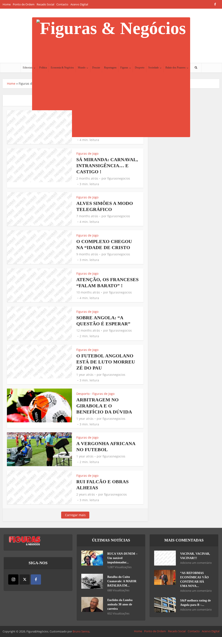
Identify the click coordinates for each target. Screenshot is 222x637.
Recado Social (45, 4)
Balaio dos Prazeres (175, 67)
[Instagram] (13, 579)
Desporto (139, 67)
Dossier (96, 67)
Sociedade (153, 67)
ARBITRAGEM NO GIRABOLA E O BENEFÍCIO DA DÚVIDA (104, 406)
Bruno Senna (81, 631)
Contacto (62, 4)
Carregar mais (75, 515)
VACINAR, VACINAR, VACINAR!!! (195, 556)
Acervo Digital (79, 4)
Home (7, 4)
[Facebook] (36, 579)
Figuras (124, 67)
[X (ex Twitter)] (25, 579)
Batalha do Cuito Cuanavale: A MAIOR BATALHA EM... (121, 581)
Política (43, 67)
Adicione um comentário (196, 563)
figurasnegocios (118, 178)
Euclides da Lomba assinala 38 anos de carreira (119, 604)
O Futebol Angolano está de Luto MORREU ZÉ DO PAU (105, 362)
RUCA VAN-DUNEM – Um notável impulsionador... (122, 558)
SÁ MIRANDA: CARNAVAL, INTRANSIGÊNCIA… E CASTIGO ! (107, 165)
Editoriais (28, 67)
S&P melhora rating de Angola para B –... (195, 602)
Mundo (81, 67)
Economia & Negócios (62, 67)
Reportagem (110, 67)
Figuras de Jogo (87, 153)
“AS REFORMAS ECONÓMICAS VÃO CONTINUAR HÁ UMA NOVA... (194, 579)
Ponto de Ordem (23, 4)
